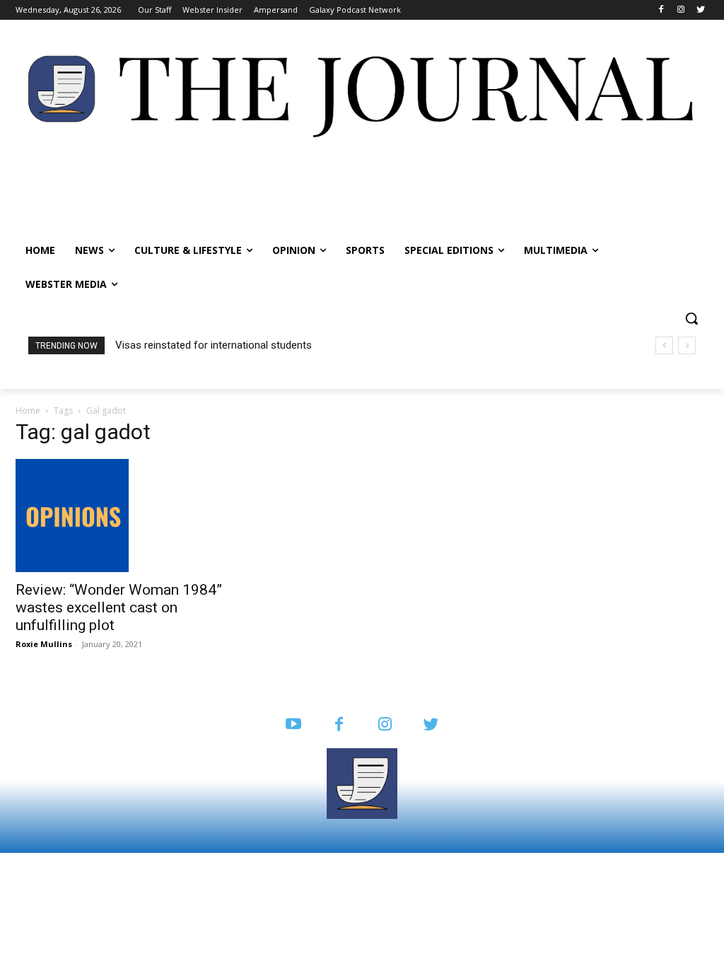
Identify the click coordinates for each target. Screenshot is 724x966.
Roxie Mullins (44, 644)
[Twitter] (700, 10)
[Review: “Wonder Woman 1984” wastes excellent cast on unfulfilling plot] (122, 515)
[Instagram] (680, 10)
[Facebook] (661, 10)
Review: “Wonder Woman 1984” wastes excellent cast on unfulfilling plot (119, 607)
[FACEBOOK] (339, 725)
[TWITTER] (430, 725)
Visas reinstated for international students (213, 345)
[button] (691, 318)
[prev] (664, 345)
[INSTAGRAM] (385, 725)
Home (28, 411)
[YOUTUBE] (293, 725)
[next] (687, 345)
